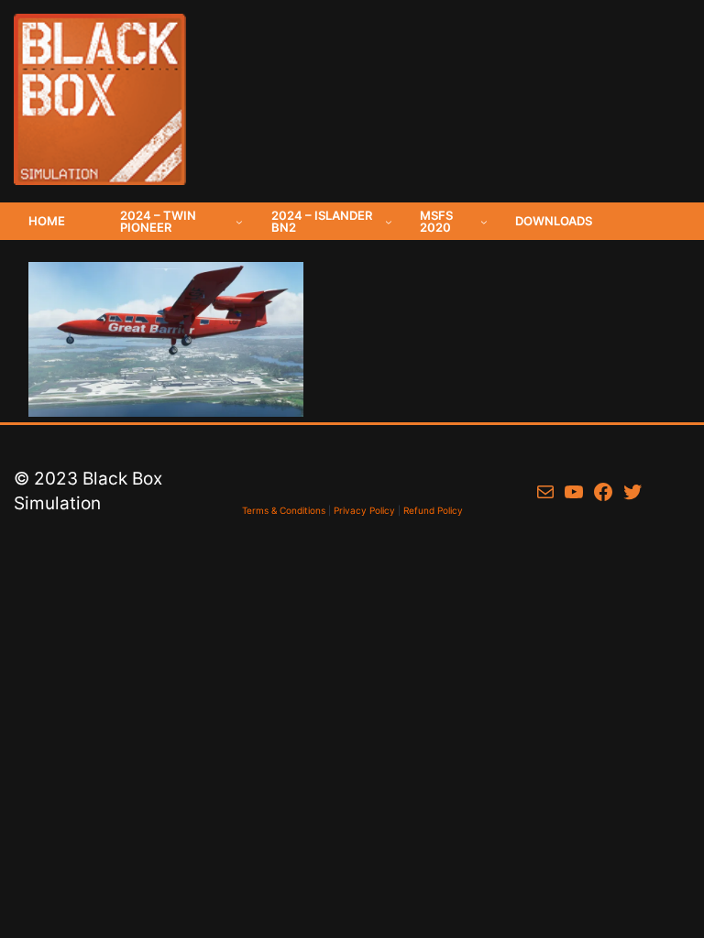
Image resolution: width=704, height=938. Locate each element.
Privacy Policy (364, 510)
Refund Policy (433, 510)
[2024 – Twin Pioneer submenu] (239, 221)
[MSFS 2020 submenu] (484, 221)
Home (46, 221)
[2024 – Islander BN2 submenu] (388, 221)
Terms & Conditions (283, 510)
